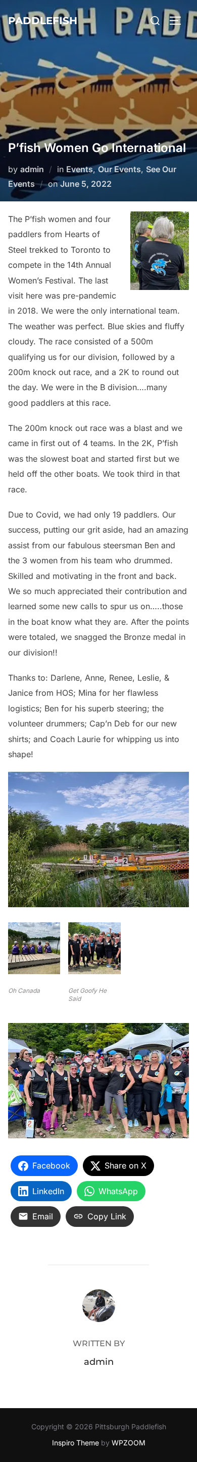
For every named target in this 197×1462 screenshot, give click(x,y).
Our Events (119, 169)
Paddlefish (42, 21)
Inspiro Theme (75, 1442)
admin (32, 169)
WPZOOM (128, 1442)
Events (79, 169)
